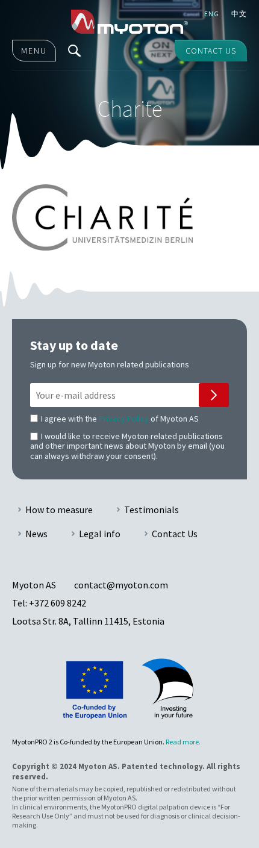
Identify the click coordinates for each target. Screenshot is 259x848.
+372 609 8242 (57, 603)
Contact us (211, 50)
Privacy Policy (124, 418)
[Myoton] (130, 22)
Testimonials (151, 510)
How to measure (59, 510)
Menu (34, 50)
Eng (211, 13)
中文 (239, 13)
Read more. (183, 741)
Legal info (99, 534)
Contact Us (175, 534)
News (36, 534)
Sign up (214, 395)
